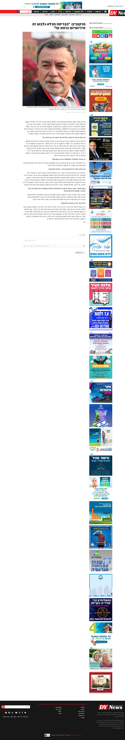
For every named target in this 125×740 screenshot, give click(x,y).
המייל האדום (6, 716)
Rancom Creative (74, 735)
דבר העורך (78, 14)
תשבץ (46, 14)
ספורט (89, 12)
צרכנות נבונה (81, 711)
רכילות (45, 12)
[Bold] (24, 246)
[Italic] (27, 246)
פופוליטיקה (81, 713)
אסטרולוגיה (57, 14)
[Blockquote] (38, 246)
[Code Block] (41, 246)
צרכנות (36, 12)
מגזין (53, 12)
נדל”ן (60, 12)
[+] (48, 246)
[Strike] (31, 246)
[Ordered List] (34, 246)
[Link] (43, 246)
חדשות (98, 12)
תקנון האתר (13, 716)
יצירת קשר (25, 716)
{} (45, 246)
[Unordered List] (36, 246)
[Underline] (29, 246)
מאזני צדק (72, 14)
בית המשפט (79, 12)
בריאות (68, 12)
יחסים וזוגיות (64, 14)
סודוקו (51, 14)
